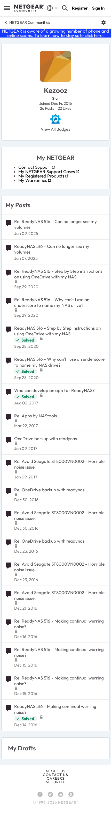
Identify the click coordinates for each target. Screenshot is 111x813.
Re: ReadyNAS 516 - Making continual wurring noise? (59, 623)
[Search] (65, 8)
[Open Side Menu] (7, 8)
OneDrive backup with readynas (45, 438)
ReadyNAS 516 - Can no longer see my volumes (51, 249)
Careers (56, 778)
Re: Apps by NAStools (35, 415)
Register (80, 8)
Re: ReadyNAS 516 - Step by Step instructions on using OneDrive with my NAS (58, 273)
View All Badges (55, 129)
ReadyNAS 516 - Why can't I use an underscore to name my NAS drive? (59, 361)
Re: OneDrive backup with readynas (49, 489)
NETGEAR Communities (29, 22)
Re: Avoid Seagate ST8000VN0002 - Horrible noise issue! (59, 464)
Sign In (98, 8)
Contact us (55, 774)
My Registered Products (41, 176)
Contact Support (34, 167)
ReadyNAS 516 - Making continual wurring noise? (55, 709)
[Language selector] (52, 8)
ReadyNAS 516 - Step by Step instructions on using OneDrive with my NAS (57, 330)
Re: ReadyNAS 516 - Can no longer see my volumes (55, 224)
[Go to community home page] (29, 8)
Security (55, 782)
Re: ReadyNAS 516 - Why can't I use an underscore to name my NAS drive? (51, 302)
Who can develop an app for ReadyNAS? (54, 390)
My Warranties (32, 180)
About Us (55, 771)
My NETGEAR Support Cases (46, 171)
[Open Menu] (103, 22)
